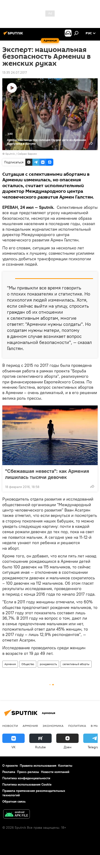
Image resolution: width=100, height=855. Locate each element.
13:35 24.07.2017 (14, 72)
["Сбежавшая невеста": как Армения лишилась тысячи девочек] (50, 435)
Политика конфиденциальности (26, 778)
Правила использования (38, 765)
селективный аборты (76, 664)
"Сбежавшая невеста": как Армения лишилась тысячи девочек (47, 474)
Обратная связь (14, 801)
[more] (92, 486)
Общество (27, 664)
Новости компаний (55, 772)
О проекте (10, 765)
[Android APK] (16, 814)
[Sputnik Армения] (14, 35)
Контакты (65, 765)
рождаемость (48, 664)
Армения (10, 664)
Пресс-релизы (28, 772)
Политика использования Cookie (27, 784)
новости (10, 726)
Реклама (8, 772)
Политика (77, 726)
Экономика (53, 726)
